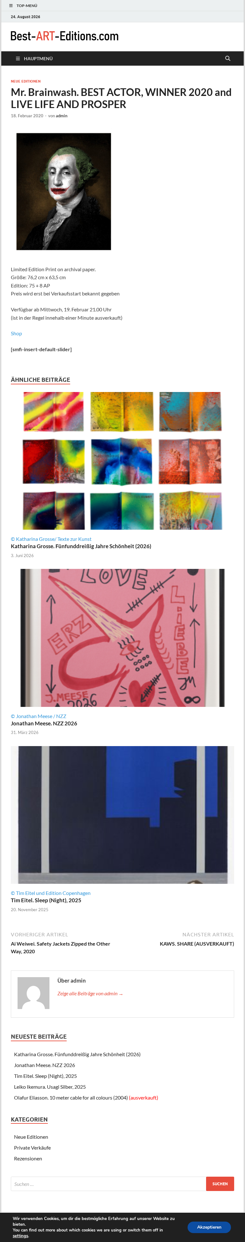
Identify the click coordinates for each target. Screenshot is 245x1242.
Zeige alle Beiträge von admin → (90, 993)
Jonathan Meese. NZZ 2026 (44, 723)
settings (20, 1236)
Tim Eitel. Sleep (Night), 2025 (46, 900)
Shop (16, 333)
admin (61, 115)
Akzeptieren (209, 1227)
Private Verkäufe (32, 1147)
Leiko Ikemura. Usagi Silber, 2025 (50, 1087)
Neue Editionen (26, 81)
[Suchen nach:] (122, 1184)
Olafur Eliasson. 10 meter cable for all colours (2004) (86, 1097)
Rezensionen (28, 1158)
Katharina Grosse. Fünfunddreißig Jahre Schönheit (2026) (81, 546)
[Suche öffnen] (228, 58)
